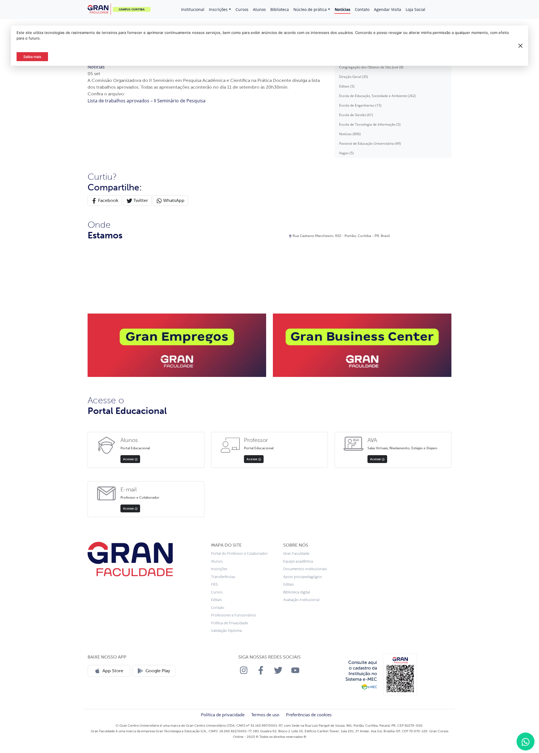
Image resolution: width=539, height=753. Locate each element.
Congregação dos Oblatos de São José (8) (371, 67)
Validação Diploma (226, 630)
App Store (112, 670)
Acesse (129, 459)
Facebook (107, 200)
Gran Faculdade (296, 553)
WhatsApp (173, 200)
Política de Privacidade (229, 622)
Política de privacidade (223, 714)
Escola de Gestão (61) (356, 114)
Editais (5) (347, 86)
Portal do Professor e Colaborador (239, 553)
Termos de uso (265, 714)
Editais (216, 599)
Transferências (223, 576)
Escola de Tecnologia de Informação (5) (370, 124)
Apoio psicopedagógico (302, 576)
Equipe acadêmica (298, 561)
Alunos (259, 9)
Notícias (342, 9)
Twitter (140, 200)
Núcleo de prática (310, 9)
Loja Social (415, 9)
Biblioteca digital (296, 592)
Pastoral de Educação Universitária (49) (370, 143)
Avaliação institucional (301, 599)
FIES (214, 584)
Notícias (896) (350, 134)
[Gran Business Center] (362, 345)
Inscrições (218, 9)
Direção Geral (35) (353, 76)
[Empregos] (177, 345)
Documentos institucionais (305, 568)
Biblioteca (279, 9)
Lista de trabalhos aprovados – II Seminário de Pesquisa (146, 101)
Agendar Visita (387, 9)
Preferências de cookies (309, 714)
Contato (362, 9)
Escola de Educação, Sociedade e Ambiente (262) (377, 95)
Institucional (192, 9)
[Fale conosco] (526, 741)
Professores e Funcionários (233, 615)
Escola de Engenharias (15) (360, 105)
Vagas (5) (346, 153)
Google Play (157, 670)
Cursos (242, 9)
